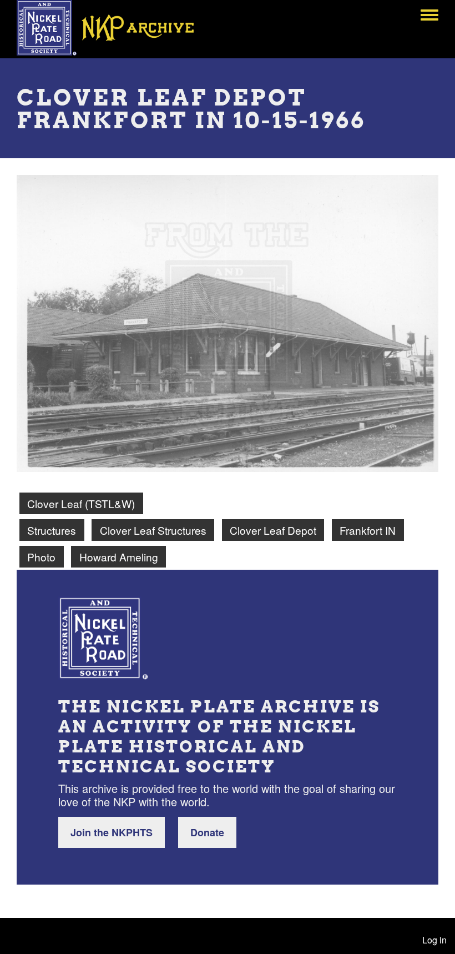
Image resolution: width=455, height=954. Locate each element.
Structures (51, 530)
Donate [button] (207, 832)
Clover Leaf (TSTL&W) (81, 503)
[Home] (113, 28)
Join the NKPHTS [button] (111, 832)
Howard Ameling (118, 556)
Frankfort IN (368, 530)
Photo (41, 556)
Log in (434, 939)
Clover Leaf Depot (273, 530)
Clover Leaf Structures (153, 530)
